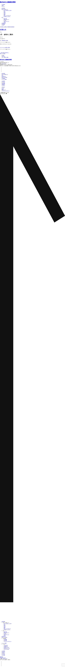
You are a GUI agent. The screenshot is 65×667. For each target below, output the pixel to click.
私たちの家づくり (5, 9)
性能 (4, 12)
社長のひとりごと (7, 648)
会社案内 (3, 4)
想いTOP (5, 18)
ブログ (3, 25)
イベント (3, 6)
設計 (4, 11)
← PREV (1, 52)
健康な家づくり (6, 19)
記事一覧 (4, 52)
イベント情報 (4, 79)
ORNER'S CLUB (3, 657)
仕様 (4, 13)
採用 (2, 5)
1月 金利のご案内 (5, 57)
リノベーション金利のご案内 (5, 47)
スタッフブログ (6, 649)
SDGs (5, 22)
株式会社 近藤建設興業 (8, 2)
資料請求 (3, 84)
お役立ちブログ (6, 647)
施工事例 (3, 8)
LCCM (5, 20)
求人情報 (3, 83)
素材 (4, 14)
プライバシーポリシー (6, 90)
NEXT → (7, 52)
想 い (4, 630)
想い (2, 17)
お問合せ (3, 85)
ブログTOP (6, 645)
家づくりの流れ (2, 53)
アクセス (3, 82)
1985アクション (6, 21)
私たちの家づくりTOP (7, 10)
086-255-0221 (4, 63)
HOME (3, 55)
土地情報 (3, 24)
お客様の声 (6, 646)
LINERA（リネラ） (7, 16)
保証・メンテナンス (7, 15)
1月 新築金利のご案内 (4, 40)
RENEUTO (4, 23)
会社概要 (5, 639)
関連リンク (4, 89)
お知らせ (3, 29)
